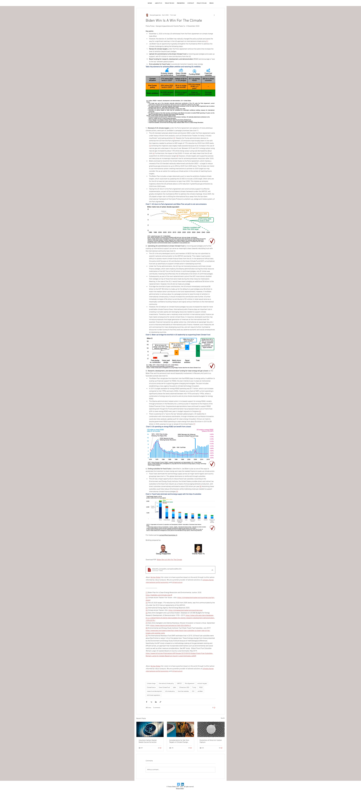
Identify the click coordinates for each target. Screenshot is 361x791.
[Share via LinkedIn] (156, 702)
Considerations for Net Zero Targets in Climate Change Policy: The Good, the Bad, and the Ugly (180, 741)
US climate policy (170, 691)
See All (223, 718)
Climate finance (151, 687)
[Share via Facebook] (147, 702)
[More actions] (214, 15)
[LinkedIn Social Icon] (182, 784)
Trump (194, 687)
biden (174, 687)
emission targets (202, 683)
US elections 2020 (184, 687)
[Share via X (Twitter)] (151, 702)
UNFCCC (179, 683)
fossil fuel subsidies (183, 691)
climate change (151, 683)
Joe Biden (200, 691)
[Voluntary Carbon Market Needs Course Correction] (150, 729)
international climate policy (166, 683)
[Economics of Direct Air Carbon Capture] (211, 729)
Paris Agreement (189, 683)
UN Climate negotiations (153, 695)
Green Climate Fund (164, 687)
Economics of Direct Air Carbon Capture (211, 741)
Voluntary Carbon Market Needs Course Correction (148, 741)
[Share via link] (160, 702)
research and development (154, 691)
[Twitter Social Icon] (178, 784)
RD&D (201, 687)
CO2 (193, 691)
